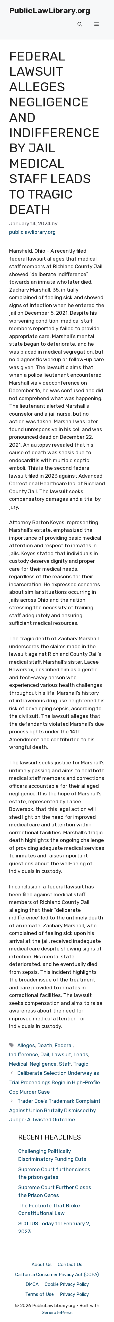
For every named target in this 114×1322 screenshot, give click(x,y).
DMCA (32, 1284)
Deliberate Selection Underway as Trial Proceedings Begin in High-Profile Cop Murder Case (54, 1082)
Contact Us (70, 1264)
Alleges (26, 1045)
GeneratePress (57, 1312)
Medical (18, 1064)
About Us (42, 1264)
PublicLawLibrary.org (49, 10)
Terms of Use (39, 1294)
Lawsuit (61, 1054)
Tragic (80, 1064)
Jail (44, 1054)
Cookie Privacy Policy (67, 1284)
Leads (81, 1054)
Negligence (43, 1064)
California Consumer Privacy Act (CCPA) (57, 1274)
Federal (64, 1045)
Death (44, 1045)
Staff (65, 1064)
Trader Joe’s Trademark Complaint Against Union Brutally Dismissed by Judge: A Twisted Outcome (55, 1110)
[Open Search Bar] (79, 24)
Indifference (23, 1054)
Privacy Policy (74, 1294)
